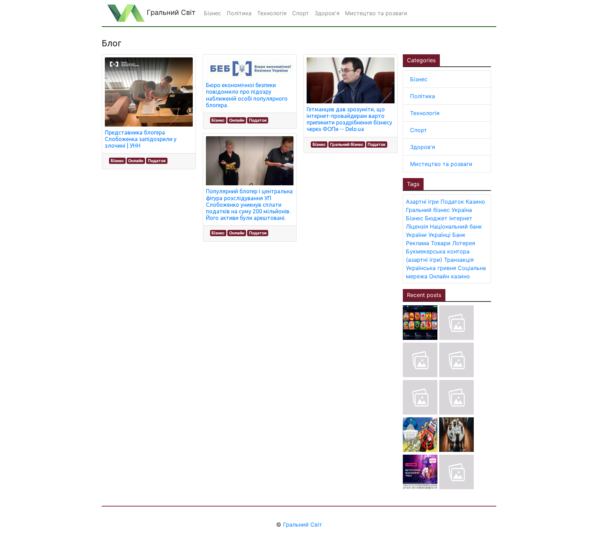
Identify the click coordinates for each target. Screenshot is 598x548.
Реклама (417, 243)
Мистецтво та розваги (441, 163)
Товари (441, 243)
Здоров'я (422, 146)
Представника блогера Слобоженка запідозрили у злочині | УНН (140, 139)
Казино (475, 201)
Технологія (425, 113)
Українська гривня (431, 267)
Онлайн (135, 160)
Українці (439, 234)
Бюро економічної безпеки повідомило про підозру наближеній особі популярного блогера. (247, 95)
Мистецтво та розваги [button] (376, 13)
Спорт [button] (300, 13)
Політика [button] (239, 13)
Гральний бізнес (346, 144)
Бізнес (117, 160)
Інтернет (460, 218)
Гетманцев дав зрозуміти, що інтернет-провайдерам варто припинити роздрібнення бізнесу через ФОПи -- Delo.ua (349, 119)
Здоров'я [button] (327, 13)
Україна (462, 209)
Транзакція (459, 259)
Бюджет (436, 218)
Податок (157, 160)
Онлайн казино (449, 276)
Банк (458, 234)
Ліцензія (417, 226)
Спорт (418, 130)
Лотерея (463, 243)
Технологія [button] (272, 13)
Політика (422, 96)
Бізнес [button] (212, 13)
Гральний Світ (170, 12)
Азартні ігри (422, 201)
